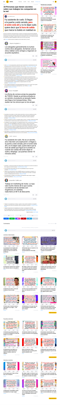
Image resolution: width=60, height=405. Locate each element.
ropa (29, 85)
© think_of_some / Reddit (17, 176)
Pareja (42, 74)
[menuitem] (20, 1)
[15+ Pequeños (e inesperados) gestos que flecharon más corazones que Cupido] (49, 63)
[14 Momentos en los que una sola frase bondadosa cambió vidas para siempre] (30, 299)
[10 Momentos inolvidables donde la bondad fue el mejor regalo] (11, 383)
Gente (4, 4)
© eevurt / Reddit (19, 75)
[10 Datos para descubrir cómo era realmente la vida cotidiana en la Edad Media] (49, 259)
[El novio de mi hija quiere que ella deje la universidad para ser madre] (49, 383)
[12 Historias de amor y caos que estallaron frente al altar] (11, 281)
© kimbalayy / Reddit (12, 129)
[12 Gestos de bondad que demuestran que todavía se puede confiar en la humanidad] (49, 11)
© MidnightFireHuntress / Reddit (30, 210)
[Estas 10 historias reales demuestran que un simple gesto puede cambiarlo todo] (30, 342)
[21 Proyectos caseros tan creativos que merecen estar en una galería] (11, 259)
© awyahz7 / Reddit (5, 194)
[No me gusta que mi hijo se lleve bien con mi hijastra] (11, 366)
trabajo (7, 39)
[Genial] (9, 1)
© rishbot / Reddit (5, 156)
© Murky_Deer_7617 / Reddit (31, 66)
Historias (42, 270)
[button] (8, 215)
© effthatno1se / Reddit (32, 120)
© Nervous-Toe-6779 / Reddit (32, 132)
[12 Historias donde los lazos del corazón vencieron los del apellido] (30, 325)
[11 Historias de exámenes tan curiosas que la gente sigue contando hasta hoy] (49, 28)
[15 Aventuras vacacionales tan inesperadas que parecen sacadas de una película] (49, 325)
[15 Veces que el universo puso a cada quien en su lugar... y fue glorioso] (11, 299)
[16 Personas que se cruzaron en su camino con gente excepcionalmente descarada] (30, 241)
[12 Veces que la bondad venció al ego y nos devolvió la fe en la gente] (30, 281)
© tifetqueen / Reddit (22, 173)
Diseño (4, 269)
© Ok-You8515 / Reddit (12, 169)
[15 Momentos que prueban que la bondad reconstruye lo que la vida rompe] (49, 342)
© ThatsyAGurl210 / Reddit (6, 105)
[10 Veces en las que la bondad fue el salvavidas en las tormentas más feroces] (49, 366)
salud (17, 80)
